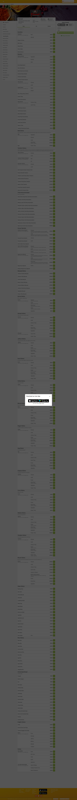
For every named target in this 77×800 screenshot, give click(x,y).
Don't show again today (39, 403)
